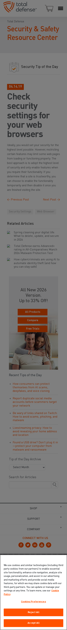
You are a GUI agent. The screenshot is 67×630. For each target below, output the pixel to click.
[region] (33, 592)
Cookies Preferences (33, 602)
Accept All (33, 623)
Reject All (33, 612)
